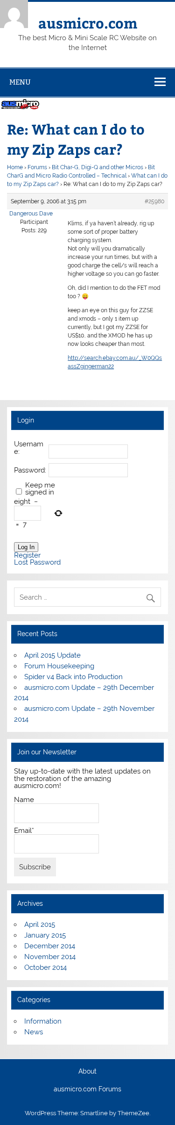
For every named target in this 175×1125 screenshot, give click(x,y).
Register (27, 555)
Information (43, 1021)
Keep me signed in (40, 489)
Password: (30, 470)
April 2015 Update (52, 655)
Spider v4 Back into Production (73, 677)
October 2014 (45, 967)
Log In (26, 547)
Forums (37, 167)
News (33, 1032)
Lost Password (37, 562)
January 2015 (45, 935)
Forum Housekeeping (59, 666)
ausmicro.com (87, 22)
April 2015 (39, 924)
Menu (20, 82)
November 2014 (50, 957)
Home (15, 167)
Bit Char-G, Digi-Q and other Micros (97, 167)
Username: (28, 448)
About (87, 1071)
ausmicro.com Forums (87, 1089)
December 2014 (49, 946)
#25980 (154, 201)
